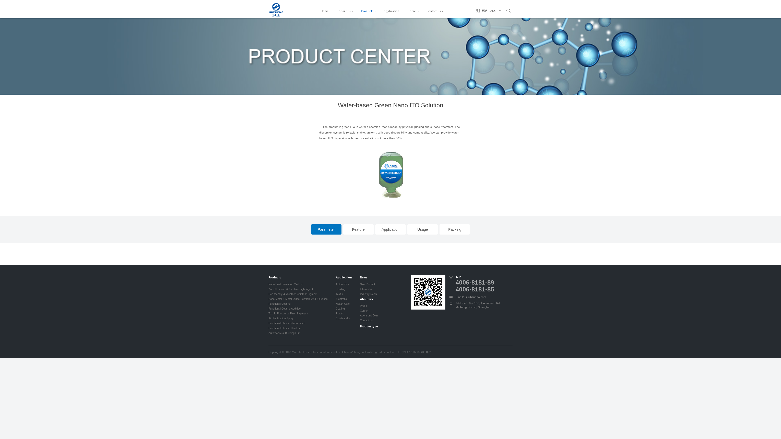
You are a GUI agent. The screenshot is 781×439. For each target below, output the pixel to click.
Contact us (434, 11)
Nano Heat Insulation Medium (285, 284)
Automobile (342, 284)
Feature (358, 229)
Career (364, 310)
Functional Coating (279, 303)
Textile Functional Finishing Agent (288, 313)
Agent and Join (369, 315)
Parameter (326, 229)
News (413, 11)
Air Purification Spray (280, 318)
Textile (340, 294)
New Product (367, 284)
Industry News (368, 294)
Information (366, 289)
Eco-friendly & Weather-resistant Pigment (292, 294)
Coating (340, 308)
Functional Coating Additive (284, 308)
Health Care (343, 303)
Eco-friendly (343, 318)
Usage (422, 229)
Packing (454, 229)
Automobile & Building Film (284, 333)
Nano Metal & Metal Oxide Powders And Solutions (298, 298)
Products (367, 11)
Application (391, 11)
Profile (364, 305)
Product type (369, 326)
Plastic (340, 313)
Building (340, 289)
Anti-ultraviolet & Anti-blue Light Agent (290, 289)
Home (324, 11)
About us (345, 11)
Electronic (342, 298)
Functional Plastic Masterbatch (286, 323)
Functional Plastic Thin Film (284, 328)
